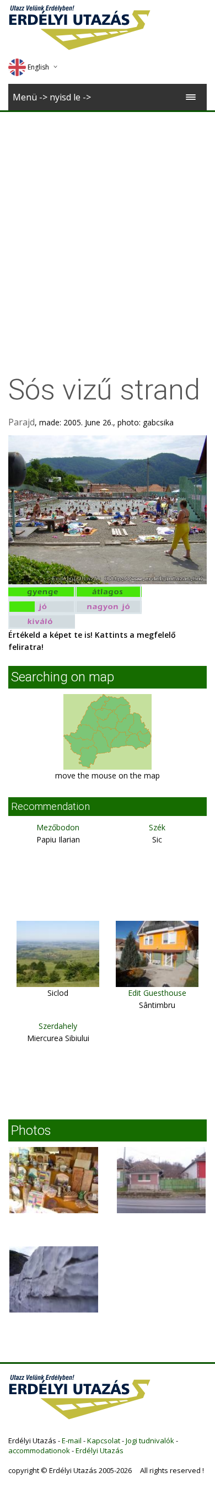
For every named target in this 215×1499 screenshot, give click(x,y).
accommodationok (39, 1450)
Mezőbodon (57, 827)
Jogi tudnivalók (150, 1440)
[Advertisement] (107, 225)
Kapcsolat (103, 1440)
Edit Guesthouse (157, 993)
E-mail (72, 1440)
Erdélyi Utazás (99, 1450)
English (38, 67)
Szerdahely (58, 1026)
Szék (157, 827)
